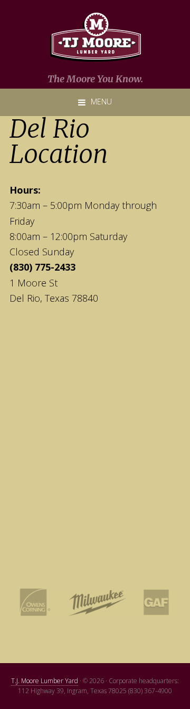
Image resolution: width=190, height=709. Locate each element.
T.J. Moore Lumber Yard (44, 680)
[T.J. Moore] (95, 38)
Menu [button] (101, 102)
